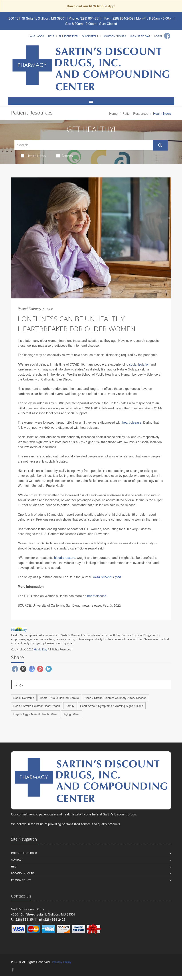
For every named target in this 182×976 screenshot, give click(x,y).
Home (113, 113)
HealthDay (40, 649)
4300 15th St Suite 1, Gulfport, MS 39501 (36, 18)
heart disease (131, 422)
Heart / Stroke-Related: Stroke (59, 698)
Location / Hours (114, 36)
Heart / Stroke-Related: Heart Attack (36, 706)
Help (51, 36)
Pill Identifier (68, 36)
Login (158, 36)
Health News (36, 155)
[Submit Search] (160, 145)
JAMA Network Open (106, 577)
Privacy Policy (21, 880)
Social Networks (23, 698)
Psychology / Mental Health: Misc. (35, 714)
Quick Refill (90, 36)
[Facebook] (167, 36)
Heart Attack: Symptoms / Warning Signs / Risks (111, 706)
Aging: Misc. (71, 714)
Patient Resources (135, 113)
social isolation (139, 364)
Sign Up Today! (140, 36)
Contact (17, 859)
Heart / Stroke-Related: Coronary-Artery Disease (115, 698)
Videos (67, 155)
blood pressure (64, 557)
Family (70, 706)
